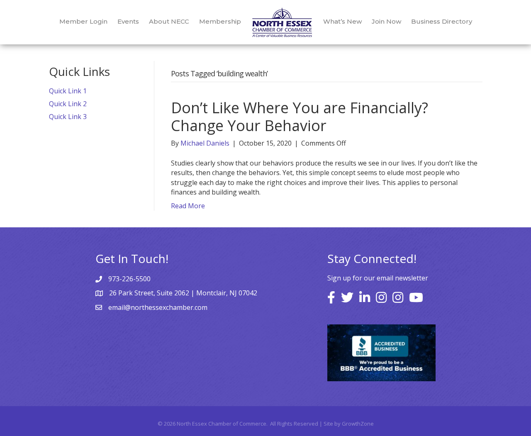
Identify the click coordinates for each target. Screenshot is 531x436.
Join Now (386, 21)
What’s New (342, 21)
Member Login (83, 21)
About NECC (169, 21)
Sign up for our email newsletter (377, 278)
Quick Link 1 (68, 90)
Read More (188, 205)
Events (128, 21)
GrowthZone (358, 423)
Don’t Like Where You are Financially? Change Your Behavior (299, 116)
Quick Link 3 (68, 116)
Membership (220, 21)
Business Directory (441, 21)
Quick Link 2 (68, 103)
